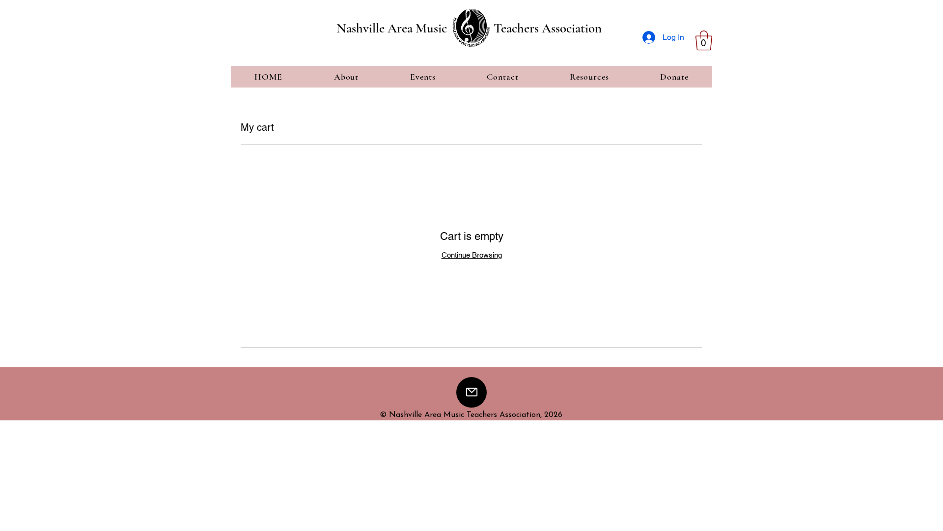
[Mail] (471, 392)
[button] (703, 40)
